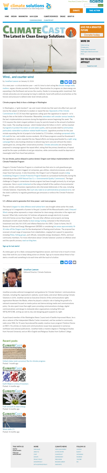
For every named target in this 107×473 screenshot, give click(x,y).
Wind (82, 54)
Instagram (80, 454)
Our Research (59, 456)
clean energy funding (38, 221)
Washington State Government (89, 51)
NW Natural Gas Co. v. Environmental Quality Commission (41, 178)
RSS (77, 461)
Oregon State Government (88, 49)
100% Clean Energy (60, 449)
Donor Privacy (38, 461)
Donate (76, 10)
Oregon (14, 17)
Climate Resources (51, 17)
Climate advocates (51, 145)
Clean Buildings (36, 20)
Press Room (71, 1)
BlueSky (79, 451)
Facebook (79, 456)
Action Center (59, 451)
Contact (79, 1)
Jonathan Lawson (11, 81)
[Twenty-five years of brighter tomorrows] (49, 7)
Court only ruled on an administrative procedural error (50, 190)
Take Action (94, 10)
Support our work (92, 66)
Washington (23, 17)
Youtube (79, 459)
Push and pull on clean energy (14, 406)
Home (7, 17)
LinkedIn (79, 449)
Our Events (58, 464)
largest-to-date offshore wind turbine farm (28, 207)
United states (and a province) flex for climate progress (24, 361)
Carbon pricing (85, 45)
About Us (71, 17)
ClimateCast (48, 20)
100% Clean (34, 17)
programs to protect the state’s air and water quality (24, 128)
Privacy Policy (38, 459)
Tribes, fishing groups (18, 235)
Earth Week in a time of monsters (15, 384)
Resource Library (60, 461)
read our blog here (29, 240)
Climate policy (85, 47)
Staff (35, 454)
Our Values (37, 449)
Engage (62, 17)
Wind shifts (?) (8, 429)
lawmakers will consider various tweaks (58, 116)
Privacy (85, 1)
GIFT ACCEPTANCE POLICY (40, 464)
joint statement (25, 184)
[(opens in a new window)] (91, 1)
